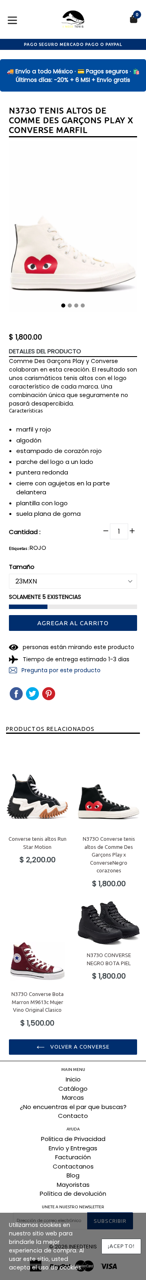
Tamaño (21, 566)
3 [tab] (76, 305)
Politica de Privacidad (73, 1139)
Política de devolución (73, 1193)
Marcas (73, 1097)
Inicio (73, 1079)
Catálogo (73, 1088)
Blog (73, 1175)
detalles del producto (45, 351)
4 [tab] (83, 305)
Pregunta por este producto (60, 670)
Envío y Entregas (73, 1148)
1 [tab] (63, 305)
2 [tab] (70, 305)
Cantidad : (25, 532)
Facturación (73, 1157)
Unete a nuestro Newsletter (73, 1207)
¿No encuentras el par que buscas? (73, 1107)
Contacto (73, 1115)
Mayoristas (73, 1184)
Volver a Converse (79, 1046)
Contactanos (73, 1166)
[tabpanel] (73, 228)
